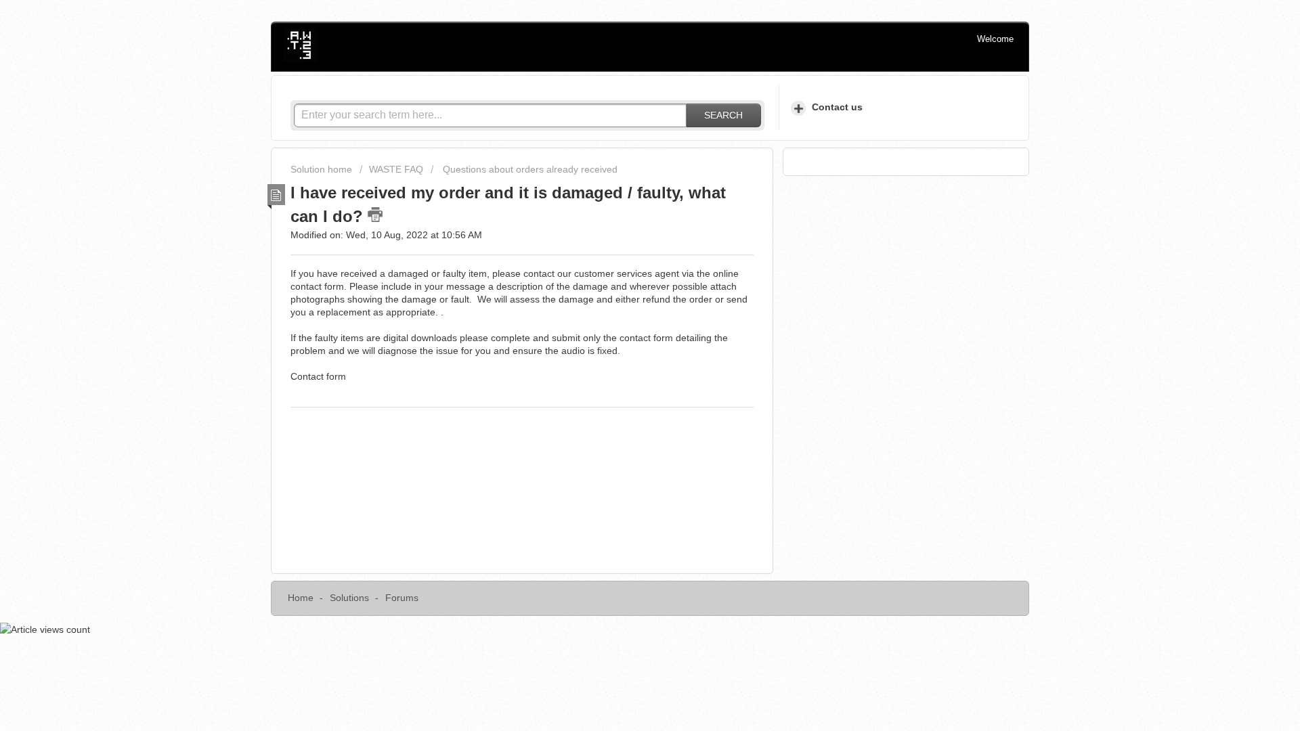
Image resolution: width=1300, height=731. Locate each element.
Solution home (322, 169)
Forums (401, 597)
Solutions (349, 597)
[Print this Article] (375, 214)
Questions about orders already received (529, 169)
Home (300, 597)
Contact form (318, 376)
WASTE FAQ (396, 169)
